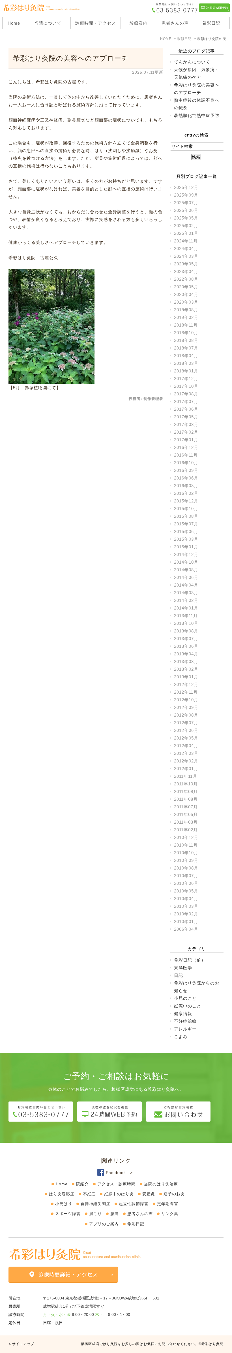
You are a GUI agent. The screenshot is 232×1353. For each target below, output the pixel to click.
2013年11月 (186, 615)
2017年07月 (186, 401)
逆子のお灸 (174, 1194)
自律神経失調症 (95, 1203)
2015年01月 (186, 546)
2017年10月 (186, 386)
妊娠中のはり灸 (119, 1194)
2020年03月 (186, 302)
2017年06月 (186, 409)
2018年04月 (186, 355)
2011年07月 (186, 806)
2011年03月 (186, 822)
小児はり (63, 1203)
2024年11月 (186, 240)
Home (14, 23)
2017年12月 (186, 378)
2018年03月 (186, 363)
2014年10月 (186, 562)
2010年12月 (186, 837)
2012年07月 (186, 722)
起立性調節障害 (134, 1203)
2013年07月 (186, 638)
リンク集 (169, 1213)
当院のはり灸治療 (161, 1184)
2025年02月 (186, 225)
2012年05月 (186, 738)
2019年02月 (186, 317)
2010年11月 (186, 845)
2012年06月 (186, 730)
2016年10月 (186, 462)
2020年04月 (186, 294)
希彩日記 (211, 23)
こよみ (181, 1036)
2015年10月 (186, 508)
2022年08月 (186, 279)
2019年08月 (186, 309)
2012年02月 (186, 760)
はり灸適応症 (61, 1194)
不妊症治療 (185, 1021)
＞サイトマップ (21, 1344)
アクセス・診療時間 (116, 1184)
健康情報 (183, 1013)
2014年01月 (186, 608)
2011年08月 (186, 799)
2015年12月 (186, 500)
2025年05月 (186, 218)
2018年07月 (186, 348)
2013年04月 (186, 653)
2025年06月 (186, 210)
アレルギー (185, 1028)
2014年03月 (186, 592)
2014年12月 (186, 554)
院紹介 (82, 1184)
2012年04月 (186, 745)
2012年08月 (186, 715)
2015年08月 (186, 516)
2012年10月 (186, 699)
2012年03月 (186, 753)
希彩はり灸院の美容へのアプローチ (71, 58)
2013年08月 (186, 630)
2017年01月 (186, 439)
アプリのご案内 (104, 1224)
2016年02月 (186, 493)
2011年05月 (186, 814)
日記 (178, 975)
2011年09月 (186, 791)
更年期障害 (167, 1203)
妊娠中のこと (187, 1005)
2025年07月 (186, 202)
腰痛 (114, 1213)
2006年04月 (186, 929)
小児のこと (185, 998)
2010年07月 (186, 875)
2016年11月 (186, 455)
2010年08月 (186, 868)
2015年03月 (186, 539)
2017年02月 (186, 432)
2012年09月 (186, 707)
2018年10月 (186, 332)
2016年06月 (186, 478)
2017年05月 (186, 416)
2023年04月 (186, 271)
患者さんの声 (175, 23)
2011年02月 (186, 829)
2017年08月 (186, 393)
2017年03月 (186, 424)
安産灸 (148, 1194)
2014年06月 (186, 577)
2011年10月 (186, 783)
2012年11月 (186, 692)
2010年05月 (186, 890)
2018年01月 (186, 370)
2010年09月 (186, 860)
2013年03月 (186, 661)
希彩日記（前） (190, 960)
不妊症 (89, 1194)
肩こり (95, 1213)
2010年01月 (186, 921)
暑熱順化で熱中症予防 (196, 115)
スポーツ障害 (68, 1213)
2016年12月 (186, 447)
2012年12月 (186, 684)
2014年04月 (186, 585)
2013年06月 (186, 646)
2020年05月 (186, 286)
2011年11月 (185, 776)
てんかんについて (192, 61)
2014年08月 (186, 569)
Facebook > (119, 1172)
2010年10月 (186, 852)
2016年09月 (186, 470)
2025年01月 (186, 233)
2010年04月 (186, 898)
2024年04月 (186, 248)
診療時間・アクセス (95, 23)
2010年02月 (186, 913)
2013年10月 (186, 623)
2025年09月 (186, 195)
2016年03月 (186, 485)
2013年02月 (186, 669)
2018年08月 (186, 340)
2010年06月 (186, 883)
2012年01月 (186, 768)
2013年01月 (186, 676)
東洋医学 (183, 967)
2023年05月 (186, 263)
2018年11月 (186, 325)
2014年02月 (186, 600)
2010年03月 (186, 906)
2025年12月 (186, 187)
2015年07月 (186, 523)
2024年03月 (186, 256)
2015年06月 (186, 531)
